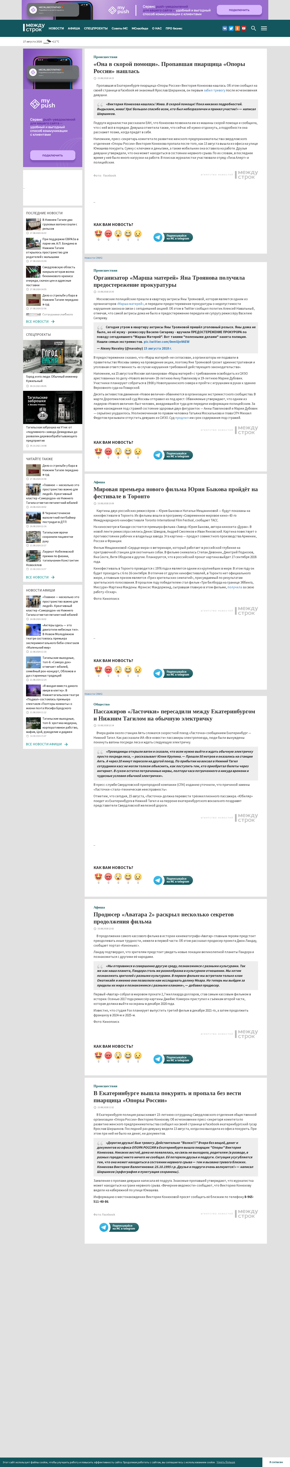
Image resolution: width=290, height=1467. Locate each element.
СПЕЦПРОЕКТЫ (96, 28)
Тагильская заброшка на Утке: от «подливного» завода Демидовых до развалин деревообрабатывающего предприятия (51, 433)
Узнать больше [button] (226, 1462)
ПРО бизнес (174, 28)
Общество (102, 704)
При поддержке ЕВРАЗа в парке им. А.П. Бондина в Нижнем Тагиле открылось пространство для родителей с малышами (52, 248)
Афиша (99, 482)
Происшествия (105, 57)
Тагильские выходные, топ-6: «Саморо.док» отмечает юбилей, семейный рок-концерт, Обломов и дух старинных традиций (51, 666)
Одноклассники (237, 28)
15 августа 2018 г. (158, 348)
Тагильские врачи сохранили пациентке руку (57, 536)
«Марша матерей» (130, 304)
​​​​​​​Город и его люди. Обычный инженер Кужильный (52, 378)
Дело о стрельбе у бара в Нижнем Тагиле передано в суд (60, 299)
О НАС (157, 28)
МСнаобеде (140, 28)
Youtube (243, 28)
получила (234, 587)
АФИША (74, 28)
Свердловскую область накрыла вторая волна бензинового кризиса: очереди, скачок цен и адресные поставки (50, 276)
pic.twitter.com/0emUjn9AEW (166, 341)
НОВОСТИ (56, 28)
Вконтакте (224, 28)
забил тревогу (214, 90)
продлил (182, 418)
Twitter (231, 28)
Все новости (37, 321)
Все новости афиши (44, 744)
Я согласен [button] (276, 1462)
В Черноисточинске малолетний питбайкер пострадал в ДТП (59, 517)
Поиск (253, 28)
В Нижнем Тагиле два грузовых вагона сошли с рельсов (59, 224)
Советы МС (120, 28)
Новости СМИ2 (93, 258)
